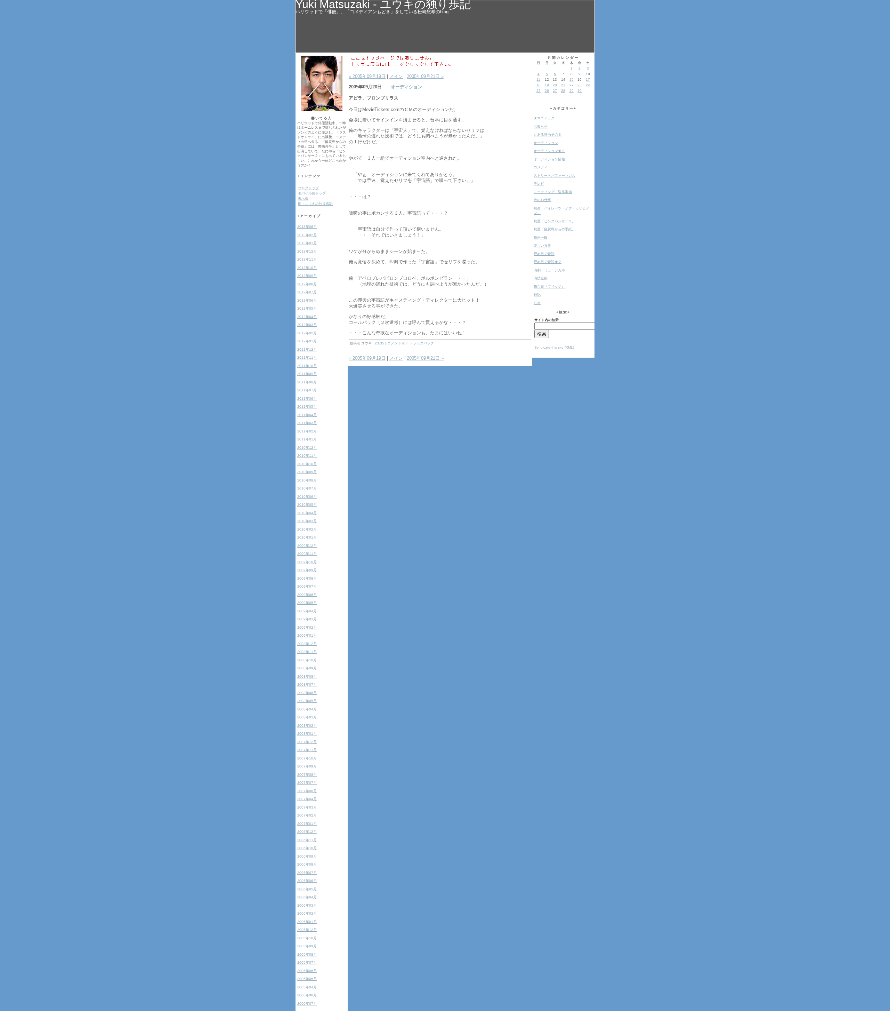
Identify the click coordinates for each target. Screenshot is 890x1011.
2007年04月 (307, 799)
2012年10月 (307, 268)
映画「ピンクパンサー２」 (554, 221)
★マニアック (544, 118)
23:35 (379, 343)
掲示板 (303, 198)
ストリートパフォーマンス (554, 175)
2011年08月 (307, 382)
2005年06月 (307, 971)
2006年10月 (307, 848)
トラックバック (422, 343)
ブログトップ (308, 188)
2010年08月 (307, 480)
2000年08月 (307, 995)
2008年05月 (307, 701)
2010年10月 (307, 464)
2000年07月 (307, 1003)
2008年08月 (307, 676)
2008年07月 (307, 684)
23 (579, 85)
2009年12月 (307, 546)
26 (547, 91)
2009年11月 (307, 554)
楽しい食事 (542, 245)
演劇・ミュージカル (549, 270)
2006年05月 (307, 889)
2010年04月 (307, 513)
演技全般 (541, 278)
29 (571, 91)
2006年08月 (307, 864)
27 (555, 91)
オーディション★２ (549, 151)
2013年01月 (307, 243)
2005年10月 (307, 938)
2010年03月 (307, 521)
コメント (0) (396, 343)
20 (555, 85)
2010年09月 (307, 472)
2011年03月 (307, 423)
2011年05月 (307, 406)
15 (571, 79)
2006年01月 (307, 922)
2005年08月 (307, 954)
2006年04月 (307, 897)
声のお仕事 (542, 200)
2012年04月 (307, 317)
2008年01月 (307, 733)
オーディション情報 (549, 159)
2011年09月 (307, 374)
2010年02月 (307, 529)
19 (547, 85)
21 (563, 85)
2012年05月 (307, 308)
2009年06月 (307, 595)
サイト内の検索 (546, 320)
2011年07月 (307, 390)
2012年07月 (307, 292)
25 (538, 91)
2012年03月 (307, 325)
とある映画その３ (547, 134)
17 (588, 79)
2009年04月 (307, 611)
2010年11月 (307, 455)
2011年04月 (307, 415)
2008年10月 (307, 660)
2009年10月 (307, 562)
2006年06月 (307, 881)
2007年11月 (307, 750)
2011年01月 (307, 439)
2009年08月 (307, 578)
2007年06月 (307, 791)
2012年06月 (307, 300)
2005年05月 (307, 979)
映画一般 (541, 237)
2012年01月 (307, 341)
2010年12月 (307, 447)
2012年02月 (307, 333)
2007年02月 (307, 815)
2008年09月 (307, 668)
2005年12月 (307, 930)
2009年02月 (307, 627)
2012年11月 (307, 259)
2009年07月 (307, 586)
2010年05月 (307, 505)
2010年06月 (307, 497)
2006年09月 (307, 856)
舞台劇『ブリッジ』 (549, 286)
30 (579, 91)
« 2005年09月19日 (367, 76)
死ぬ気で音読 (544, 254)
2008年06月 (307, 693)
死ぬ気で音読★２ (547, 262)
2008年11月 (307, 652)
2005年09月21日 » (425, 76)
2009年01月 (307, 635)
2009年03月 (307, 619)
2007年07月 (307, 783)
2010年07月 (307, 488)
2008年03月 (307, 717)
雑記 (537, 294)
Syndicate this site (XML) (554, 347)
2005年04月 (307, 987)
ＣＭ (537, 303)
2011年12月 (307, 349)
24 (588, 85)
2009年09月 (307, 570)
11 (538, 79)
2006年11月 (307, 840)
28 (563, 91)
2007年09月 (307, 766)
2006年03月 (307, 905)
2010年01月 (307, 537)
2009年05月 (307, 603)
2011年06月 (307, 398)
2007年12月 (307, 742)
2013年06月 (307, 227)
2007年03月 (307, 807)
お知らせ (541, 126)
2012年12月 (307, 251)
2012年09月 (307, 276)
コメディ (541, 167)
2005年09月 (307, 946)
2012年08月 (307, 284)
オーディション (406, 86)
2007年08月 (307, 775)
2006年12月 (307, 832)
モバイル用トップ (312, 193)
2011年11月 (307, 357)
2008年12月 (307, 644)
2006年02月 (307, 913)
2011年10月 (307, 366)
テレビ (539, 183)
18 (538, 85)
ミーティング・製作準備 (553, 192)
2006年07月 (307, 873)
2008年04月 (307, 709)
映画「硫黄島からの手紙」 (554, 229)
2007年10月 (307, 758)
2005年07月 (307, 962)
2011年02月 (307, 431)
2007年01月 (307, 824)
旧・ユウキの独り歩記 (315, 204)
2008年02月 (307, 725)
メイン (396, 76)
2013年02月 (307, 235)
